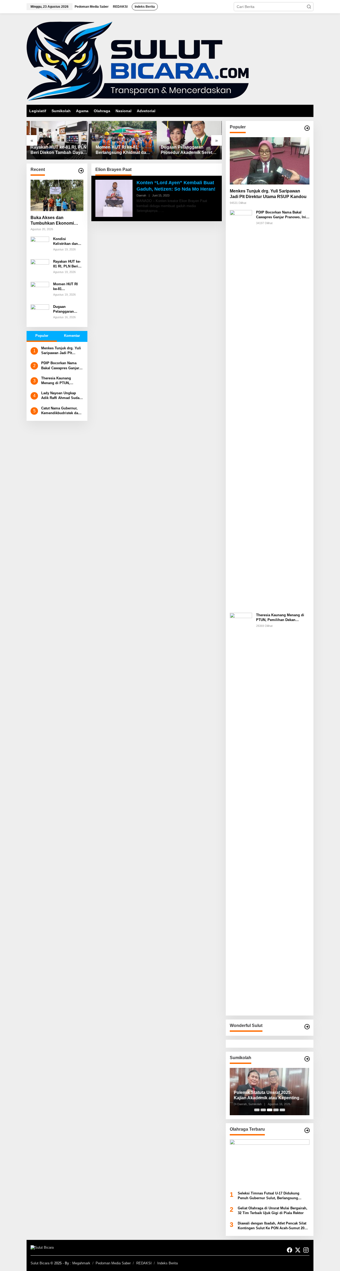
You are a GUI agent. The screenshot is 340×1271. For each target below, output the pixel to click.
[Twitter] (297, 1250)
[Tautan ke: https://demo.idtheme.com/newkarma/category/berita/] (81, 170)
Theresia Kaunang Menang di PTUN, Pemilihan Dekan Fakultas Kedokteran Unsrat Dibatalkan (58, 380)
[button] (308, 6)
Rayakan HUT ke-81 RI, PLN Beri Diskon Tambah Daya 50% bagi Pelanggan (59, 150)
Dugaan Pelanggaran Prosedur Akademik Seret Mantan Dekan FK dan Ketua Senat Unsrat (186, 150)
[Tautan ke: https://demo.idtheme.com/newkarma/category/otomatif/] (307, 128)
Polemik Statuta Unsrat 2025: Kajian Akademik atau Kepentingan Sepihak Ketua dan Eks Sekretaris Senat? (269, 1095)
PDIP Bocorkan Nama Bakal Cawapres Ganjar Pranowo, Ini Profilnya (60, 365)
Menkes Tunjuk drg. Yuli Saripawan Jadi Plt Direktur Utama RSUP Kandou (61, 350)
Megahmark (81, 1263)
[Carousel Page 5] (282, 1110)
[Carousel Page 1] (257, 1110)
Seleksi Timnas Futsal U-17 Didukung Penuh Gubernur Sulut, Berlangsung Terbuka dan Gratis (268, 1196)
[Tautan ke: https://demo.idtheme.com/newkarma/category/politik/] (307, 1059)
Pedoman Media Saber (113, 1263)
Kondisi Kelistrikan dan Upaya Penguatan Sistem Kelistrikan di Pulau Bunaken (68, 241)
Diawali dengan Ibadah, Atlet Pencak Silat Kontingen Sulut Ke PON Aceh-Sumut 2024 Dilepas (273, 1226)
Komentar (72, 336)
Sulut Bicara (40, 1263)
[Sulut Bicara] (138, 61)
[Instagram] (306, 1250)
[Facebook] (289, 1250)
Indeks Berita (167, 1263)
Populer (41, 336)
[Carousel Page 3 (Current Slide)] (269, 1110)
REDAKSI (144, 1263)
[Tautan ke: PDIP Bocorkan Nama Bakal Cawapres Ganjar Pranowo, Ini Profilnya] (241, 409)
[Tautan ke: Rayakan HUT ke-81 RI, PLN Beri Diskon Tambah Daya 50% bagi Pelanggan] (59, 140)
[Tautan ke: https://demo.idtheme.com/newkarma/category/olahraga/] (307, 1130)
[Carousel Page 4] (276, 1110)
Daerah (141, 195)
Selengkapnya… (149, 211)
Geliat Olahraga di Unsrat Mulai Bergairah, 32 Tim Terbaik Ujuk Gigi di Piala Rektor (272, 1210)
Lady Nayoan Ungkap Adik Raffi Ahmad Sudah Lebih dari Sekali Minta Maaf (61, 395)
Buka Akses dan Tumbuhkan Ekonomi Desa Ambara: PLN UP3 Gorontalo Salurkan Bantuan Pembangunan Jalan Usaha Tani (55, 220)
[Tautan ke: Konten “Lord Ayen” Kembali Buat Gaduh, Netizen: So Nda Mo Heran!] (114, 198)
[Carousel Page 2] (263, 1110)
